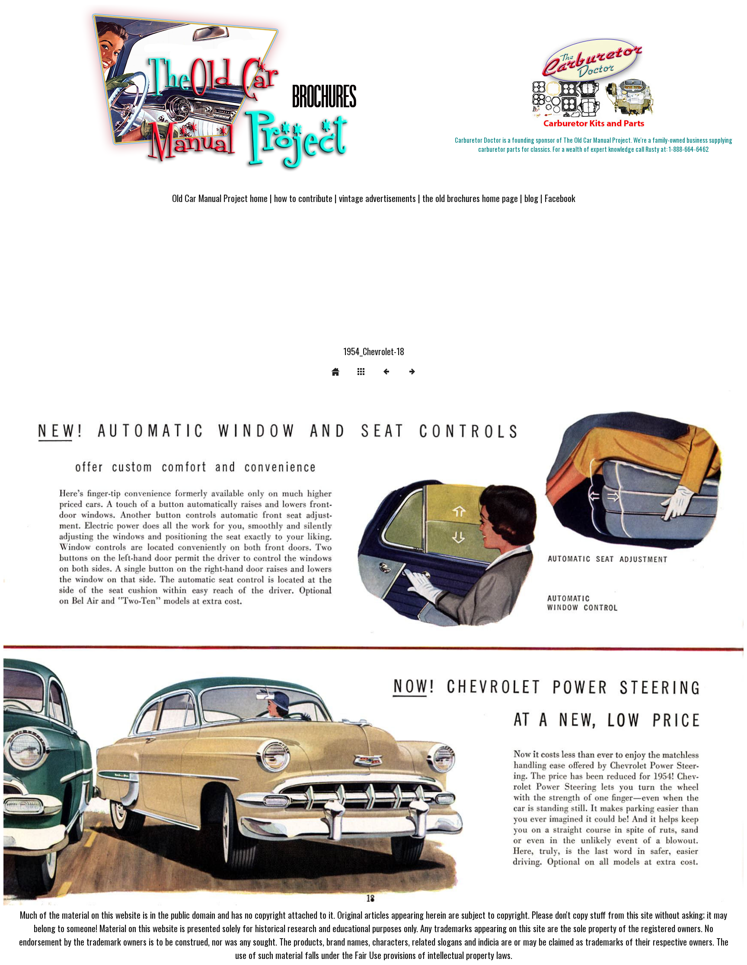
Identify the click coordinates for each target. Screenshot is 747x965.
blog (531, 198)
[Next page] (522, 647)
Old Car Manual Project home (220, 198)
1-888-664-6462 (689, 149)
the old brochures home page (470, 198)
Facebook (560, 198)
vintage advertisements (377, 198)
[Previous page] (151, 647)
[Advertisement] (373, 279)
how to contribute (303, 198)
